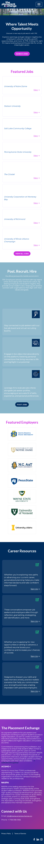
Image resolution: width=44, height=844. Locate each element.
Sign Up (34, 589)
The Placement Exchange (20, 728)
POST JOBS (22, 404)
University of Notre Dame (15, 86)
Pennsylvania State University (17, 152)
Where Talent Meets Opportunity (22, 26)
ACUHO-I (6, 766)
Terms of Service (20, 833)
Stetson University (12, 106)
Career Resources (22, 551)
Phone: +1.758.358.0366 (11, 820)
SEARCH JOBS (22, 54)
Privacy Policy (6, 833)
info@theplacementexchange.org (19, 816)
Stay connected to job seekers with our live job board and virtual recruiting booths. (22, 328)
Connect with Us (14, 811)
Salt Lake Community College (18, 128)
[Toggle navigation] (39, 4)
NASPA (5, 782)
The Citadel (9, 174)
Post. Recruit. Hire (22, 271)
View (36, 90)
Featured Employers (22, 422)
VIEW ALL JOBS (22, 253)
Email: (16, 816)
